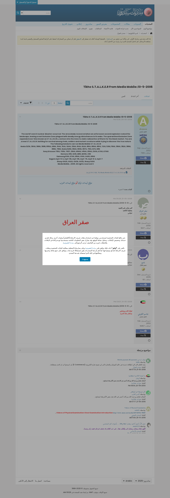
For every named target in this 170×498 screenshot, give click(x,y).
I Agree (85, 259)
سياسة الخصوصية (68, 243)
